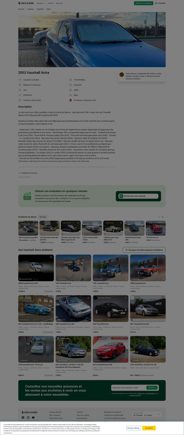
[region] (92, 428)
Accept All (148, 428)
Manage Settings (133, 428)
